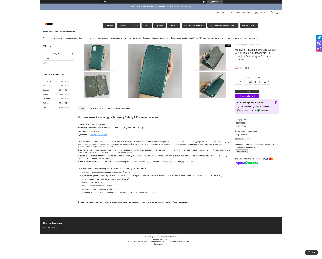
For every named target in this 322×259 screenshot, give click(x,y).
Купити (247, 91)
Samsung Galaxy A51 (98, 134)
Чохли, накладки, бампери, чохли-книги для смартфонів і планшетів (93, 38)
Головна (109, 25)
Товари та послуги (127, 25)
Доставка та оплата (193, 25)
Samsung (122, 168)
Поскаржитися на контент (163, 241)
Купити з (243, 96)
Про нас (159, 25)
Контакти (173, 25)
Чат (313, 252)
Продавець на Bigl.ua (161, 239)
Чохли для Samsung (132, 38)
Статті (147, 25)
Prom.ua (173, 237)
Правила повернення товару (223, 25)
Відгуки (46, 63)
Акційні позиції (248, 25)
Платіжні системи (50, 227)
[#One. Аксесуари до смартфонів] (49, 24)
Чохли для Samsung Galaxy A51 (156, 38)
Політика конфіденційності (184, 241)
